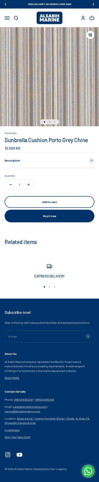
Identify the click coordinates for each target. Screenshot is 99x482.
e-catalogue (12, 430)
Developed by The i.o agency (50, 468)
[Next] (93, 4)
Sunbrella (11, 133)
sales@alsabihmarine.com (30, 406)
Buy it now (49, 215)
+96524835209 (44, 399)
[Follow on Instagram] (8, 455)
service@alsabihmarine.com (22, 411)
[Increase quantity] (28, 184)
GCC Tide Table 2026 (17, 437)
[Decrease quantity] (10, 184)
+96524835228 (23, 399)
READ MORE (12, 377)
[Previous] (5, 4)
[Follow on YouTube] (19, 455)
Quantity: (10, 175)
